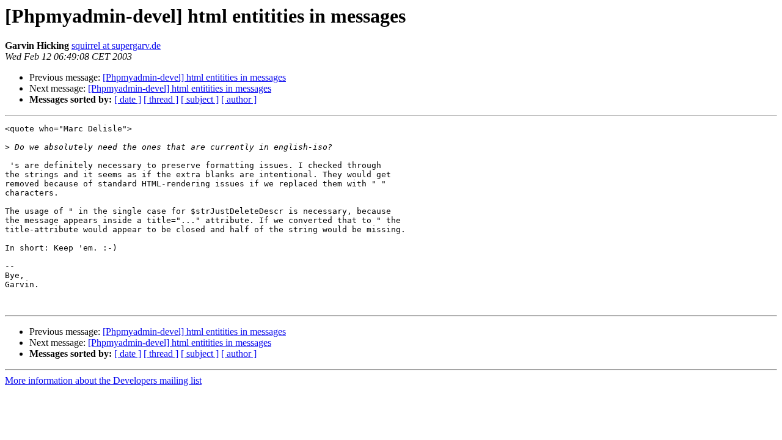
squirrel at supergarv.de (116, 45)
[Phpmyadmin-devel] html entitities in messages (194, 77)
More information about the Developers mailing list (103, 380)
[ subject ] (200, 99)
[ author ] (239, 99)
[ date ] (127, 99)
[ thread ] (161, 99)
